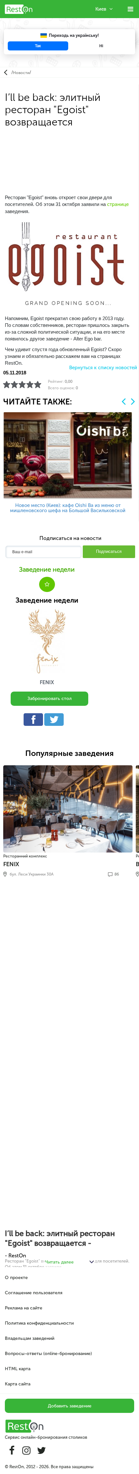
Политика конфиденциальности (39, 1323)
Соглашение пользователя (33, 1293)
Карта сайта (17, 1384)
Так (38, 46)
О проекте (16, 1277)
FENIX (47, 682)
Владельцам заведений (29, 1338)
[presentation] (124, 401)
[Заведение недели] (47, 641)
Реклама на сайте (23, 1308)
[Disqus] (69, 970)
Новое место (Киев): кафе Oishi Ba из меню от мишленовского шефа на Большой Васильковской (67, 507)
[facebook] (35, 721)
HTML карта (17, 1369)
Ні (101, 46)
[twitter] (56, 721)
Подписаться (109, 551)
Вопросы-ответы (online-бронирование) (48, 1353)
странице (118, 204)
